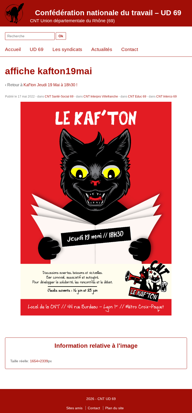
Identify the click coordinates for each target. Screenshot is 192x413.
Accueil (13, 49)
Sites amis (74, 408)
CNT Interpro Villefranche (101, 96)
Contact (129, 49)
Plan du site (114, 408)
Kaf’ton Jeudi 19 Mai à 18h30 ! (50, 85)
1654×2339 (39, 361)
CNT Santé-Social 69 (59, 96)
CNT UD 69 (107, 399)
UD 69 (37, 49)
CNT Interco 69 (166, 96)
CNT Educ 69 (137, 96)
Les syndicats (67, 49)
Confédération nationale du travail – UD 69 (108, 13)
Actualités (101, 49)
